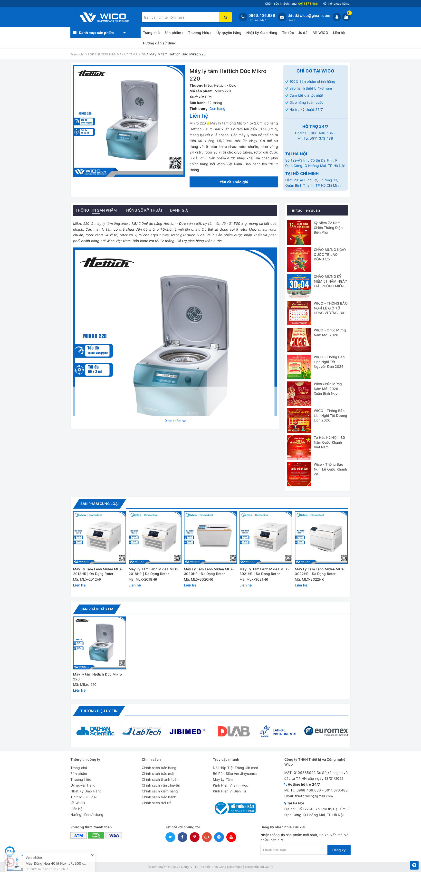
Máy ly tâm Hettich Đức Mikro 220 (97, 676)
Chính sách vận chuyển (161, 785)
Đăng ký (339, 850)
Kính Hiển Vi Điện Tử (229, 791)
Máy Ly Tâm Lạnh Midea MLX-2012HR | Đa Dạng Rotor (98, 571)
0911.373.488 (336, 790)
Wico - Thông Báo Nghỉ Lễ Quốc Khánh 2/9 (330, 469)
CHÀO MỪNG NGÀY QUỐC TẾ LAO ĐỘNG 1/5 (330, 254)
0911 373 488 (321, 138)
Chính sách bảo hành (159, 797)
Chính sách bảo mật (158, 773)
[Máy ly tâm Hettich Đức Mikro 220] (99, 643)
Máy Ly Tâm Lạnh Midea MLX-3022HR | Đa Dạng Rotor (319, 571)
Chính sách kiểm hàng (160, 791)
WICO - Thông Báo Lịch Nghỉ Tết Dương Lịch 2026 (330, 415)
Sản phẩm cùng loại (99, 504)
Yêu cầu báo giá (234, 182)
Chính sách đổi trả (157, 803)
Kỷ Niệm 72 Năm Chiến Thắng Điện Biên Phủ (328, 227)
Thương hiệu (199, 33)
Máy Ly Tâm (223, 779)
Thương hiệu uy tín (98, 711)
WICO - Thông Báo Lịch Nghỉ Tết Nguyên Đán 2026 (329, 362)
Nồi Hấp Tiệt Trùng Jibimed (235, 768)
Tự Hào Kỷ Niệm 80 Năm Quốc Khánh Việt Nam (329, 442)
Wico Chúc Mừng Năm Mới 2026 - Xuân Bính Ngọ (328, 388)
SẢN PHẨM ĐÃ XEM (96, 609)
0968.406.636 (262, 15)
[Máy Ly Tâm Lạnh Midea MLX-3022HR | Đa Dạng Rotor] (321, 537)
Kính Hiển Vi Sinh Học (230, 785)
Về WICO (320, 33)
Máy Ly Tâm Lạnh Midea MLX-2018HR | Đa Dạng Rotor (153, 571)
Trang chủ (151, 33)
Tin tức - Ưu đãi (295, 33)
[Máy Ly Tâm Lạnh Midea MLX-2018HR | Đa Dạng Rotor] (155, 537)
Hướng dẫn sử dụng (159, 43)
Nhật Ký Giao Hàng (261, 33)
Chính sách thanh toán (160, 779)
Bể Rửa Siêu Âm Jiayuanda (235, 773)
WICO (269, 867)
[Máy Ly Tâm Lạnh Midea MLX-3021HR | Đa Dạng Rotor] (266, 537)
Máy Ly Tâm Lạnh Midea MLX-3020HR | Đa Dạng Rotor (209, 571)
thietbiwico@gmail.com (308, 15)
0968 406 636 (320, 133)
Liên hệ (339, 33)
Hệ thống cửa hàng (336, 3)
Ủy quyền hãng (228, 33)
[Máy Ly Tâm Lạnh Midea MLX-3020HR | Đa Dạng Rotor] (210, 537)
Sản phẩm (173, 33)
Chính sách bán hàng (159, 768)
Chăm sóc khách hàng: (291, 3)
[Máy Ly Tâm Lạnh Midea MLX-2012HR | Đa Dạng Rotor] (99, 537)
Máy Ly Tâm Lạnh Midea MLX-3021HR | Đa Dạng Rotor (264, 571)
